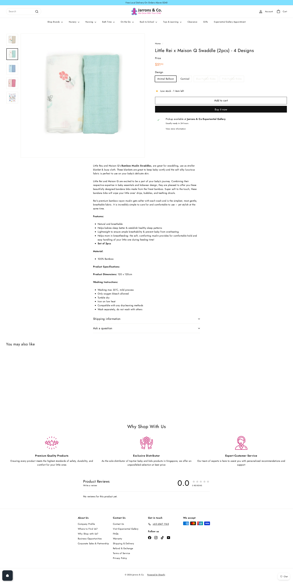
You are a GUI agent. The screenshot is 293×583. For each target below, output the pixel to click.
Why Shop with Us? (88, 533)
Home (158, 43)
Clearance (192, 21)
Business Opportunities (90, 538)
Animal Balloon (165, 79)
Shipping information (107, 319)
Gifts (205, 21)
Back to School (147, 21)
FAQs (116, 533)
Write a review (90, 485)
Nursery (73, 21)
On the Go (126, 21)
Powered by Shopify (156, 574)
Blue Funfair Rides (206, 79)
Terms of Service (121, 553)
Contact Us (118, 524)
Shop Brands (53, 21)
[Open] (7, 575)
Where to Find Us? (88, 529)
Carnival (185, 79)
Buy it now (221, 109)
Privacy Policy (120, 558)
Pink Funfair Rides (232, 79)
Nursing (89, 21)
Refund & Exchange (123, 548)
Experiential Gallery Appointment (230, 21)
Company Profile (86, 524)
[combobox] (23, 11)
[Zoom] (83, 96)
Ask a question (102, 328)
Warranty (117, 538)
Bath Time (107, 21)
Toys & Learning (171, 21)
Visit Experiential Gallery (125, 529)
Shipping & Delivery (123, 543)
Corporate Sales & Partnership (93, 543)
